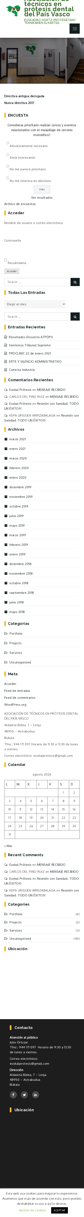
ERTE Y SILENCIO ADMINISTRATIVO (35, 361)
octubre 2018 (18, 583)
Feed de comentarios (20, 698)
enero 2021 (17, 449)
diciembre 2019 (20, 487)
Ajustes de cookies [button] (32, 1210)
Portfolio (16, 633)
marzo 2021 (17, 439)
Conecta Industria (22, 370)
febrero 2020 (19, 468)
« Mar (8, 846)
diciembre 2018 (20, 564)
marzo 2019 (17, 535)
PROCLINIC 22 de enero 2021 (30, 353)
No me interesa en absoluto (30, 181)
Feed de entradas (17, 691)
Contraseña (12, 240)
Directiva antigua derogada (24, 96)
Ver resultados (42, 197)
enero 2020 (17, 477)
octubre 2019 (18, 506)
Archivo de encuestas (20, 204)
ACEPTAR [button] (59, 1210)
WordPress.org (15, 705)
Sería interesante (22, 157)
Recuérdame (17, 263)
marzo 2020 (18, 458)
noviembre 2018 (21, 573)
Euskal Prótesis (20, 390)
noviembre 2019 (21, 497)
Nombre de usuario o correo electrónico (33, 223)
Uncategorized (20, 662)
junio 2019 (16, 516)
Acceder (12, 271)
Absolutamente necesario (29, 146)
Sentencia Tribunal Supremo (30, 345)
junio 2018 (16, 602)
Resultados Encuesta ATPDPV (31, 337)
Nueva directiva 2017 (19, 103)
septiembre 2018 (21, 593)
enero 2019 (17, 554)
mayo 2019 (17, 525)
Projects (16, 643)
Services (16, 653)
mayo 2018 (17, 612)
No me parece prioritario (28, 169)
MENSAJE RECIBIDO (51, 390)
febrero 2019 (18, 545)
